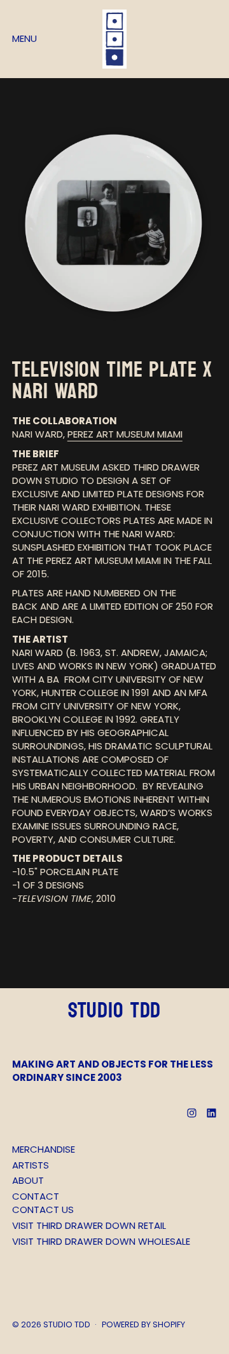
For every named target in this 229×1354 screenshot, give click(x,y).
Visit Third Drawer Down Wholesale (101, 1241)
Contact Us (43, 1209)
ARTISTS (30, 1165)
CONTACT (35, 1196)
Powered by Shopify (143, 1324)
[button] (115, 225)
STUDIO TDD (66, 1324)
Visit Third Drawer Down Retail (89, 1225)
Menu (24, 38)
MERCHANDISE (43, 1149)
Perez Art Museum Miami (125, 434)
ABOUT (28, 1180)
